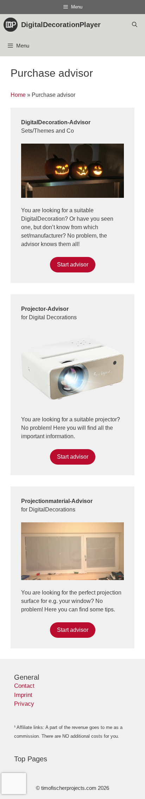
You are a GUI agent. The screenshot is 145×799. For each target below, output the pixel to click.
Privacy (24, 703)
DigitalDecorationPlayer (61, 25)
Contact (24, 685)
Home (18, 95)
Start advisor (72, 265)
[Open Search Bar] (134, 24)
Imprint (23, 695)
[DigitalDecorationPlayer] (12, 24)
